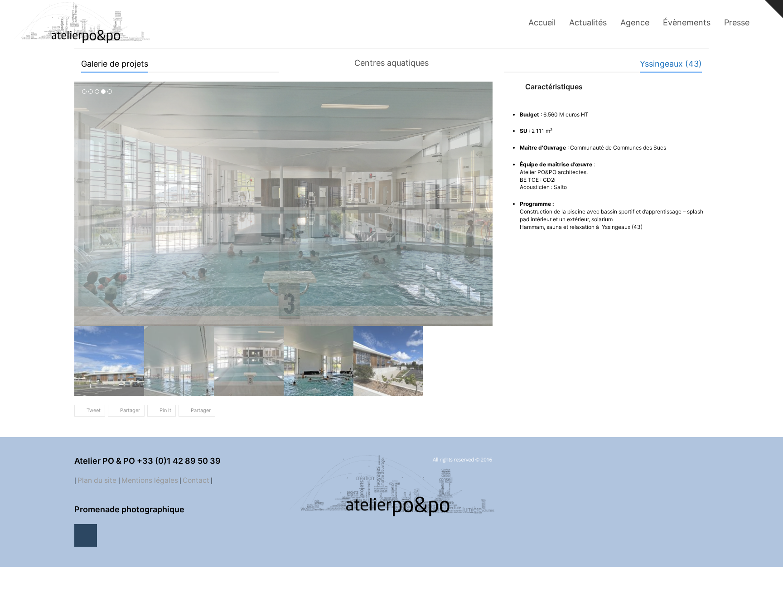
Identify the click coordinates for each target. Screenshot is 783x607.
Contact (196, 470)
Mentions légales (149, 470)
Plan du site (97, 470)
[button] (82, 199)
